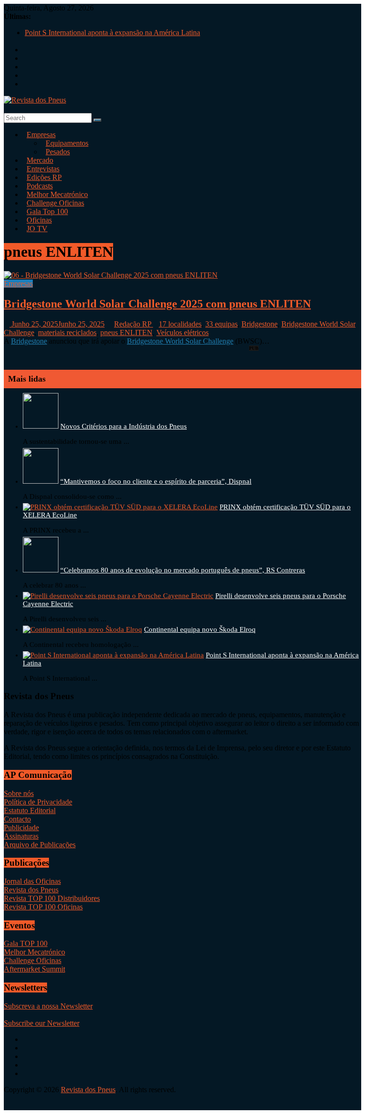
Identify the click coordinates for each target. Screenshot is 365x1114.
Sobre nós (19, 793)
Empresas (41, 135)
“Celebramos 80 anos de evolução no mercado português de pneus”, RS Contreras (182, 570)
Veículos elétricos (182, 332)
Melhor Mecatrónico (34, 952)
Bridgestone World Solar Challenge (180, 341)
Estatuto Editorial (30, 810)
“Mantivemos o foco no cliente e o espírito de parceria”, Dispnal (155, 481)
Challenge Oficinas (32, 960)
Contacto (17, 819)
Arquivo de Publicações (40, 845)
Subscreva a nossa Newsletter (48, 1006)
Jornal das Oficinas (32, 881)
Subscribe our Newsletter (41, 1023)
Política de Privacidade (38, 802)
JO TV (37, 229)
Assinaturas (21, 836)
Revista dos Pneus (31, 890)
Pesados (58, 152)
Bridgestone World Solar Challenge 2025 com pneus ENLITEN (157, 304)
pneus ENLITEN (126, 332)
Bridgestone (259, 324)
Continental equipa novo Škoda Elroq (200, 629)
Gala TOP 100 (26, 943)
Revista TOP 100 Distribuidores (52, 898)
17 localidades (180, 324)
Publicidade (21, 828)
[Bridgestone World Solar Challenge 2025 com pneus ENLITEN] (111, 275)
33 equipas (221, 324)
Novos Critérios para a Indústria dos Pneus (123, 426)
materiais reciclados (67, 332)
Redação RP (133, 324)
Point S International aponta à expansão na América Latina (112, 32)
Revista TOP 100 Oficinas (43, 907)
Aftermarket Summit (34, 969)
